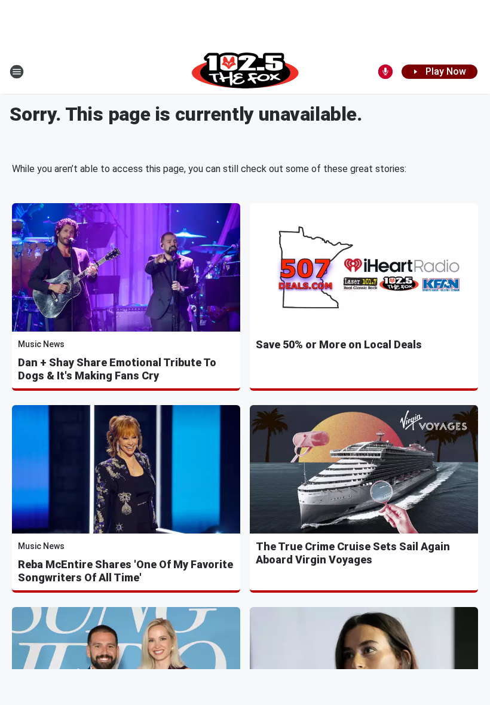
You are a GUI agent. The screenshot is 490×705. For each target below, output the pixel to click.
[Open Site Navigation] (17, 72)
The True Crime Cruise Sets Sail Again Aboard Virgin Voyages (353, 553)
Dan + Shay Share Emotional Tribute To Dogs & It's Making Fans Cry (117, 369)
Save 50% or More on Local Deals (339, 344)
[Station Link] (245, 72)
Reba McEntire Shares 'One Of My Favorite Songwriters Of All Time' (125, 571)
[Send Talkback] (385, 72)
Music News (41, 344)
